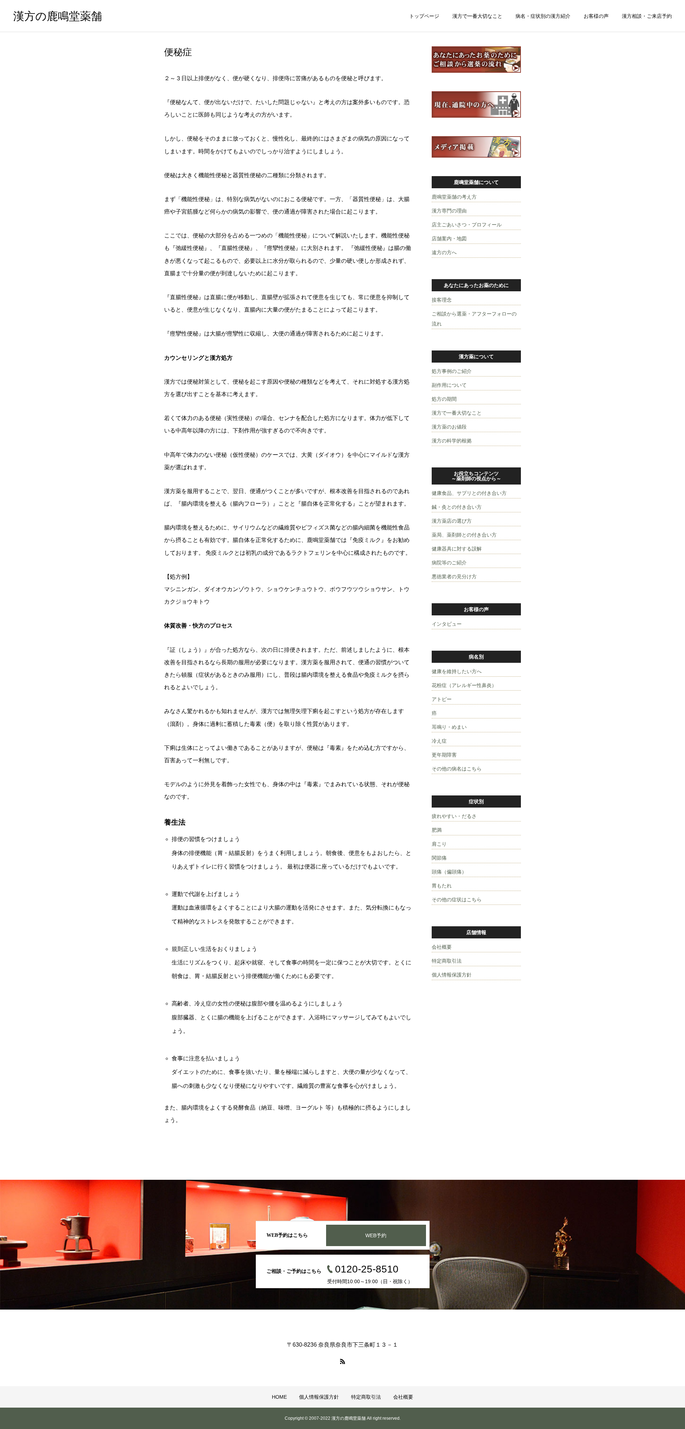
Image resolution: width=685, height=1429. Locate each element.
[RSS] (342, 1361)
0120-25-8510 (367, 1269)
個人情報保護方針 (452, 975)
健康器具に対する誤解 (457, 549)
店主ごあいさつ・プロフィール (467, 224)
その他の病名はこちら (457, 769)
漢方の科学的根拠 (452, 441)
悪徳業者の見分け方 (454, 576)
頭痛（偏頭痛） (449, 872)
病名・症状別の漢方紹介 (543, 16)
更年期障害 (444, 755)
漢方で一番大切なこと (477, 16)
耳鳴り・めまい (449, 727)
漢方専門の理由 (449, 211)
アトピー (442, 699)
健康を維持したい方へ (457, 671)
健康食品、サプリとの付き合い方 (469, 493)
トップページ (424, 16)
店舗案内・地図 (449, 238)
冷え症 (439, 741)
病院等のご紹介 (449, 562)
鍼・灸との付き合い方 (457, 507)
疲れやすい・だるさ (454, 816)
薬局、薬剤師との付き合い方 (464, 535)
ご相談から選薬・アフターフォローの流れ (474, 319)
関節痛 (439, 858)
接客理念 (442, 300)
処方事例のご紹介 (452, 371)
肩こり (439, 844)
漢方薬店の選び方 (452, 521)
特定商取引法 (447, 961)
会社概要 (442, 947)
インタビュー (447, 624)
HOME (279, 1397)
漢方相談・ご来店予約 (647, 16)
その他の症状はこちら (457, 899)
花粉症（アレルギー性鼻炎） (464, 685)
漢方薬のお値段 (449, 427)
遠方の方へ (444, 252)
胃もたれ (442, 885)
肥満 (437, 830)
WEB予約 (375, 1235)
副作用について (449, 385)
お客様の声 (596, 16)
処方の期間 (444, 399)
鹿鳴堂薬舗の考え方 (454, 197)
